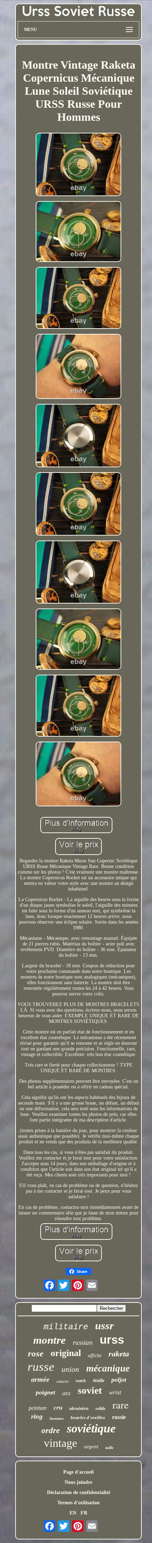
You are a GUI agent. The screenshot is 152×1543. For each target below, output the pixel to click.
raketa (119, 1353)
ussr (104, 1325)
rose (35, 1353)
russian (83, 1342)
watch (81, 1380)
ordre (50, 1430)
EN (73, 1513)
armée (40, 1379)
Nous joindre (78, 1482)
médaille (63, 1381)
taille (109, 1447)
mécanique (108, 1368)
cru (58, 1407)
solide (100, 1408)
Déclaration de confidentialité (78, 1492)
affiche (94, 1355)
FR (84, 1513)
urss (112, 1339)
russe (41, 1367)
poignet (45, 1392)
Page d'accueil (78, 1472)
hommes (57, 1418)
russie (119, 1417)
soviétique (91, 1428)
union (70, 1369)
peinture (38, 1408)
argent (91, 1446)
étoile (98, 1380)
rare (120, 1404)
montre (49, 1340)
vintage (60, 1443)
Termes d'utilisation (78, 1502)
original (66, 1353)
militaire (65, 1327)
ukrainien (78, 1408)
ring (37, 1416)
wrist (115, 1392)
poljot (118, 1379)
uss (66, 1393)
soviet (90, 1390)
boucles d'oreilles (88, 1417)
